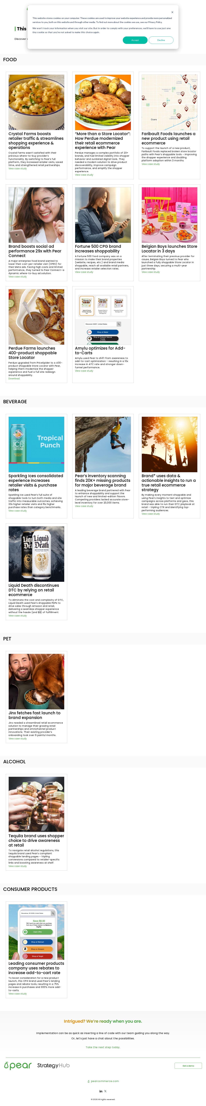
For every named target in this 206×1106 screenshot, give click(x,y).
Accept (135, 40)
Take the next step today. (103, 1047)
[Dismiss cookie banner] (172, 12)
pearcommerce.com (104, 1081)
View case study (18, 168)
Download (14, 378)
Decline (161, 40)
